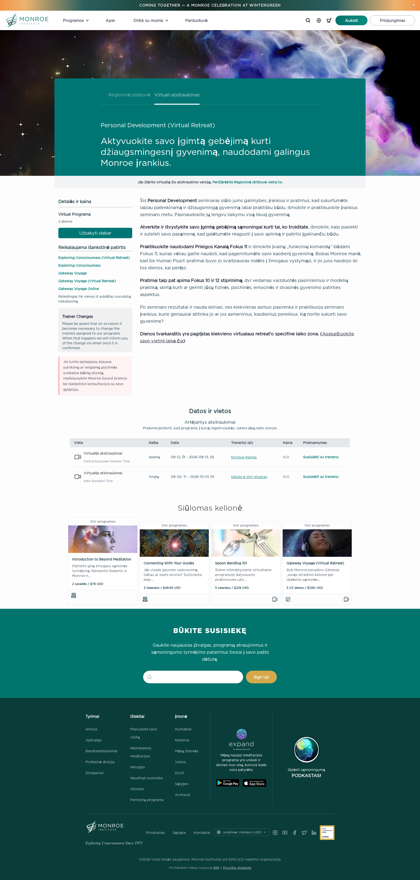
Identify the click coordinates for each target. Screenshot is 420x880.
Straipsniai (95, 773)
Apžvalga (93, 740)
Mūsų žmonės (186, 751)
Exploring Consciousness (79, 265)
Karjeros (182, 740)
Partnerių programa (147, 800)
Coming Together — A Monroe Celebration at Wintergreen (210, 5)
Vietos (180, 762)
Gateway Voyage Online (78, 288)
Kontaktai (183, 729)
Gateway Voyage (72, 273)
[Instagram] (275, 832)
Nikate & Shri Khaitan (249, 477)
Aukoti (351, 20)
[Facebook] (294, 832)
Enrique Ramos (244, 457)
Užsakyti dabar (95, 233)
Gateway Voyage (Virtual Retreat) (87, 281)
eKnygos (137, 767)
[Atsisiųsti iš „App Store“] (254, 783)
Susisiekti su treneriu (321, 457)
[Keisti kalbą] (319, 20)
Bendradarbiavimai (101, 751)
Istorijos (137, 789)
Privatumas (155, 832)
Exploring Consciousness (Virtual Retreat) (94, 257)
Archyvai (182, 794)
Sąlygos (181, 784)
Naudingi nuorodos (146, 778)
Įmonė (181, 716)
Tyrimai (92, 716)
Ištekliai (137, 716)
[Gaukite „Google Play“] (227, 783)
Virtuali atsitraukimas (177, 95)
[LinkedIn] (314, 832)
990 (216, 867)
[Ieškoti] (308, 20)
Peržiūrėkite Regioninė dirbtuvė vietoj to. (247, 182)
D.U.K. (180, 773)
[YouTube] (284, 832)
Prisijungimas (392, 20)
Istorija (91, 729)
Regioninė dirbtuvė (129, 95)
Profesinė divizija (100, 762)
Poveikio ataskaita (237, 867)
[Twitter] (304, 832)
